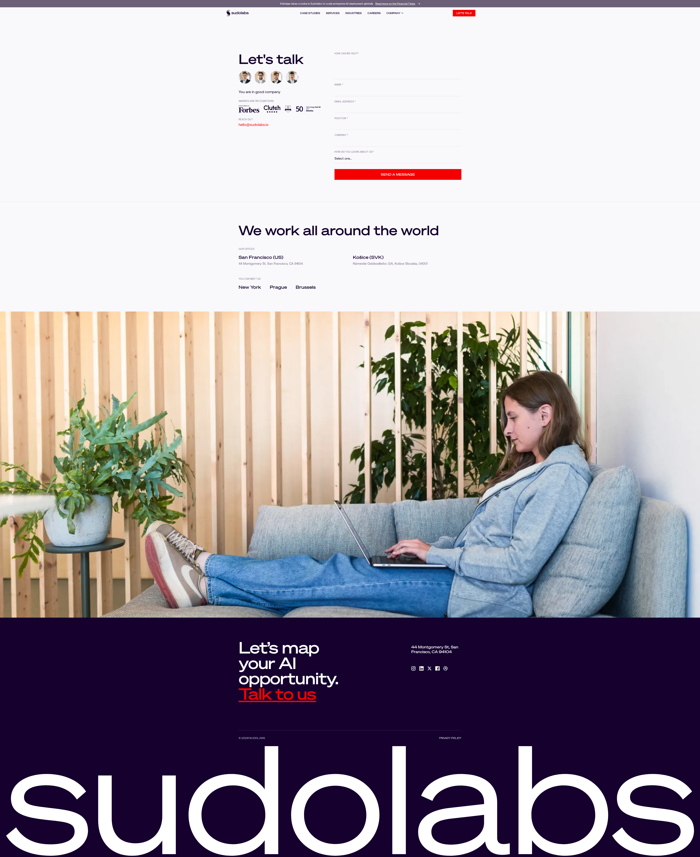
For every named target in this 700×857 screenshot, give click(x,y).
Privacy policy (450, 737)
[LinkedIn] (421, 668)
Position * (341, 118)
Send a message (398, 174)
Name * (339, 85)
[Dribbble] (445, 668)
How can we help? (346, 53)
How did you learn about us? (354, 152)
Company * (341, 135)
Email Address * (345, 102)
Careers (374, 13)
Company (393, 13)
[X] (429, 668)
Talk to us (277, 693)
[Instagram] (413, 668)
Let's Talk (464, 13)
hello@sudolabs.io (254, 124)
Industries (353, 13)
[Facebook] (437, 668)
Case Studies (310, 13)
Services (333, 13)
